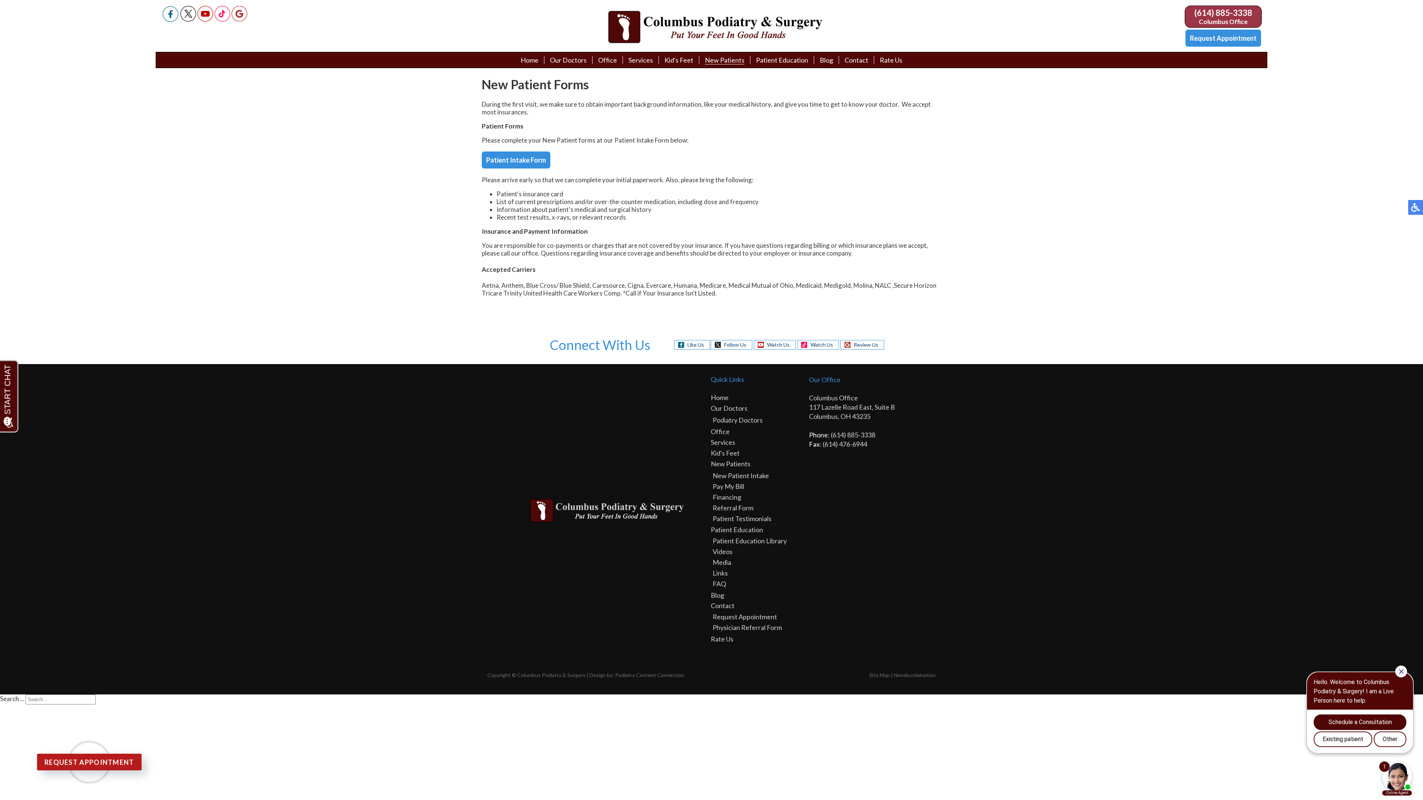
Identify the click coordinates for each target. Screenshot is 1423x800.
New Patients (724, 60)
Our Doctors (568, 60)
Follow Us (735, 344)
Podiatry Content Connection (649, 675)
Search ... (12, 699)
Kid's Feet (678, 60)
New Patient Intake (741, 475)
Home (529, 60)
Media (722, 562)
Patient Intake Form (516, 160)
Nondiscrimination (915, 675)
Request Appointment (1223, 38)
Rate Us (891, 60)
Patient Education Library (750, 541)
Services (640, 60)
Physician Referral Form (747, 627)
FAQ (719, 584)
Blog (826, 60)
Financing (727, 497)
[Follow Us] (188, 19)
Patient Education (782, 60)
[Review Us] (239, 19)
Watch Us (778, 344)
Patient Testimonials (742, 518)
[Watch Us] (205, 19)
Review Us (866, 344)
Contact (856, 60)
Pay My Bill (728, 486)
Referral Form (733, 508)
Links (720, 573)
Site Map (879, 675)
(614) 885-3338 (1223, 13)
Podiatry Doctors (738, 420)
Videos (723, 551)
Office (607, 60)
